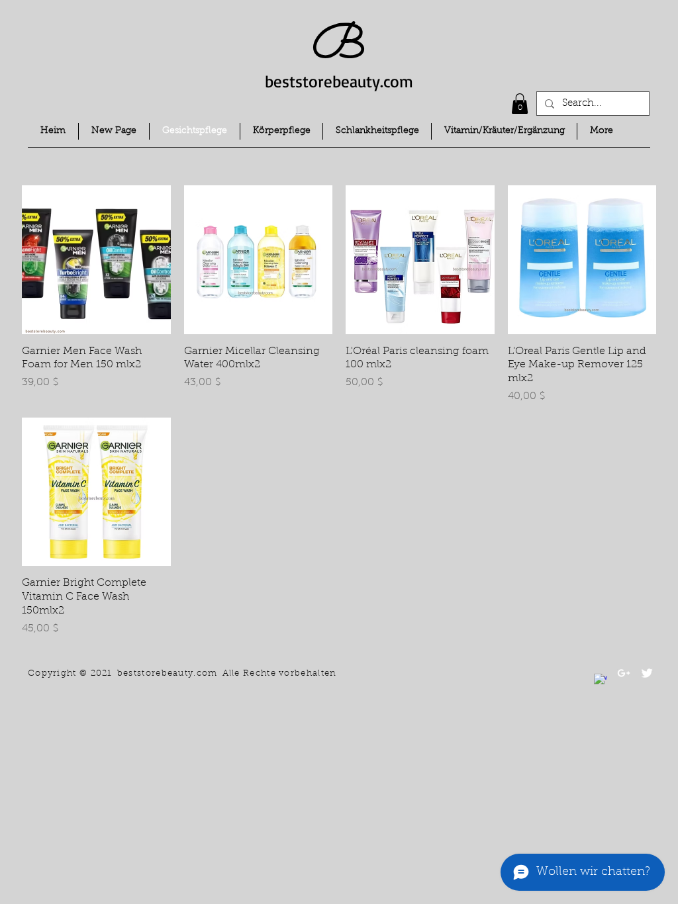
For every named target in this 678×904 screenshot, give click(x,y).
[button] (519, 103)
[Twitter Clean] (647, 673)
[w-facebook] (600, 680)
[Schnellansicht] (96, 259)
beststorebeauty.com (339, 81)
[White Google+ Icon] (623, 673)
